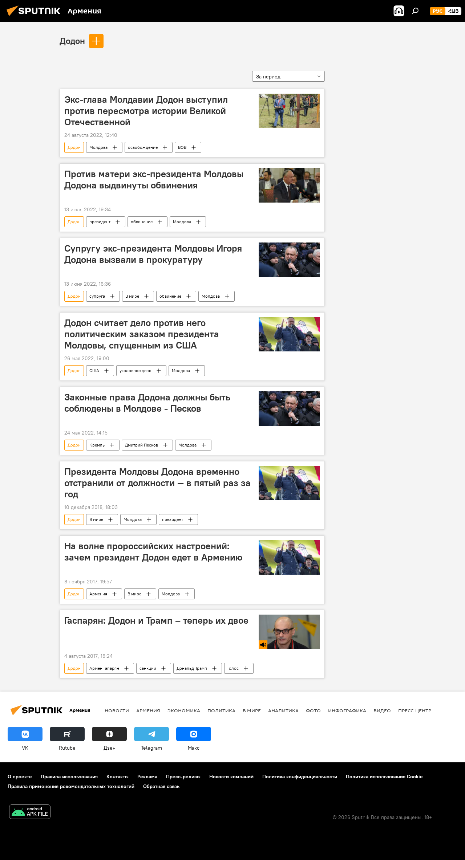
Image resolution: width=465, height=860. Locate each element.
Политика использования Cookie (384, 776)
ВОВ (182, 147)
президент (99, 221)
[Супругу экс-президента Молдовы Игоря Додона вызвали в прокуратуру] (289, 259)
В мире (132, 296)
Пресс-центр (414, 710)
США (94, 370)
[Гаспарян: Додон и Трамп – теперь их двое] (289, 632)
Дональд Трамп (192, 668)
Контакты (117, 776)
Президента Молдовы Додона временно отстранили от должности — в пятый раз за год (157, 483)
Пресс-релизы (183, 776)
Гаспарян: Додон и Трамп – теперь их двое (156, 620)
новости (117, 710)
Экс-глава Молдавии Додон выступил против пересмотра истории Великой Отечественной (146, 111)
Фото (313, 710)
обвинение (142, 221)
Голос (233, 668)
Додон (72, 40)
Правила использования (69, 776)
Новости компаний (231, 776)
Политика (221, 710)
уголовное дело (135, 370)
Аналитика (283, 710)
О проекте (20, 776)
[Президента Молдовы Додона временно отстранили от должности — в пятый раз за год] (289, 483)
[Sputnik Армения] (36, 17)
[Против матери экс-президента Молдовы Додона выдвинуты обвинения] (289, 185)
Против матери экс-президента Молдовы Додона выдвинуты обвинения (153, 179)
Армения (98, 593)
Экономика (183, 710)
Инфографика (347, 710)
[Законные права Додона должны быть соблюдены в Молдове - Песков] (289, 408)
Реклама (147, 776)
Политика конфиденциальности (299, 776)
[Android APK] (29, 812)
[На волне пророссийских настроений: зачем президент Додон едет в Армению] (289, 557)
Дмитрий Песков (141, 445)
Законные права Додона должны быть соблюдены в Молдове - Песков (147, 402)
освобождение (143, 147)
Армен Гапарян (104, 668)
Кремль (97, 445)
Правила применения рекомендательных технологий (71, 786)
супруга (97, 296)
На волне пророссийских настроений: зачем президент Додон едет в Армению (153, 551)
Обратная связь (161, 786)
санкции (148, 668)
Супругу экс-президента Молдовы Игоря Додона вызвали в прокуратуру (153, 253)
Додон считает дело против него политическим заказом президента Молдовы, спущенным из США (141, 334)
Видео (382, 710)
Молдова (98, 147)
